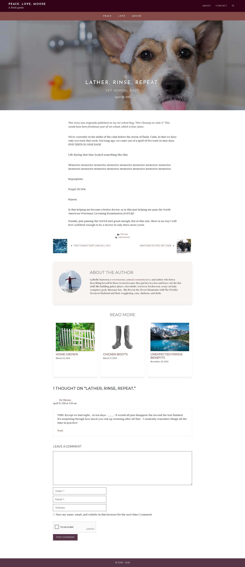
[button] (233, 6)
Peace (107, 16)
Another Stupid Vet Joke (155, 245)
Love (121, 16)
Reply (60, 430)
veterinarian (118, 279)
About (207, 6)
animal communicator (138, 279)
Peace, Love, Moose (27, 4)
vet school (124, 237)
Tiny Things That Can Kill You (92, 245)
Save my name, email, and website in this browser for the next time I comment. (104, 514)
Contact (221, 6)
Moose (137, 16)
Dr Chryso (65, 400)
